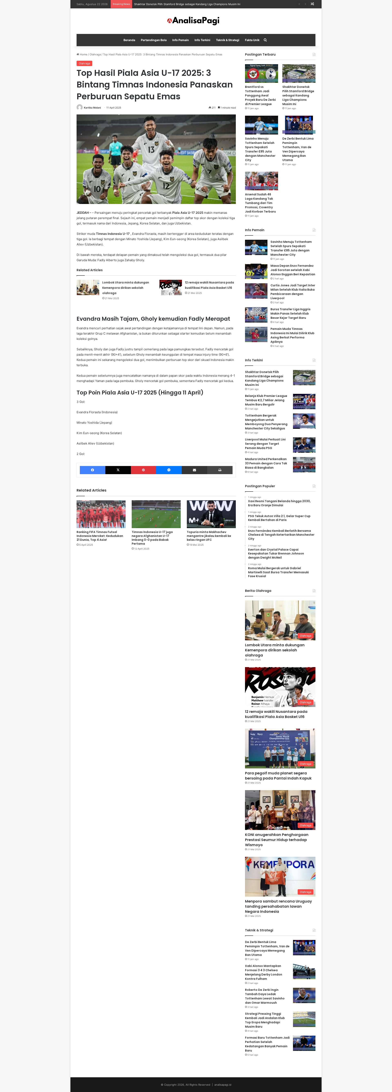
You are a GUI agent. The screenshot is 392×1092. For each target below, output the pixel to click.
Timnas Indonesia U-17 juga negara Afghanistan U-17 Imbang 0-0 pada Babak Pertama (152, 538)
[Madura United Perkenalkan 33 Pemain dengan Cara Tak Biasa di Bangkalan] (304, 464)
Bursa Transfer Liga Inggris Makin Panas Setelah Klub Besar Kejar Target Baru (291, 313)
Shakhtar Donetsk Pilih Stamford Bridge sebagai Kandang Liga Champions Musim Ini (298, 95)
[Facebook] (92, 470)
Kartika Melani (92, 107)
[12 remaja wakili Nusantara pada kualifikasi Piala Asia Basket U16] (170, 287)
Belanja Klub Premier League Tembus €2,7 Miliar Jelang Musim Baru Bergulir (266, 400)
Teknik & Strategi (227, 40)
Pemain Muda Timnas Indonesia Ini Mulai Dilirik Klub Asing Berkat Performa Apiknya (292, 335)
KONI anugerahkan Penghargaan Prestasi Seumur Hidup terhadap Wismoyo (276, 839)
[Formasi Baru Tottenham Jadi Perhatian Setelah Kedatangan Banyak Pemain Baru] (304, 1043)
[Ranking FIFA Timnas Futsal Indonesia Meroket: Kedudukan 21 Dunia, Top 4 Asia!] (101, 514)
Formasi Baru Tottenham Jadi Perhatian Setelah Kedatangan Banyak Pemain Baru (267, 1044)
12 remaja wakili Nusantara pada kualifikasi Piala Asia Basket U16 (276, 714)
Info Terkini (202, 40)
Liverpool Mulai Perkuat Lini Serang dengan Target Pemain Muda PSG (265, 443)
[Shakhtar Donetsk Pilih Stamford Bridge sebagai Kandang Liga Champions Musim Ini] (298, 73)
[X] (118, 470)
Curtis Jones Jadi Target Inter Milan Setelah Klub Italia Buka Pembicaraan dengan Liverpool (293, 291)
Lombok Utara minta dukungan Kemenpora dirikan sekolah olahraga (125, 287)
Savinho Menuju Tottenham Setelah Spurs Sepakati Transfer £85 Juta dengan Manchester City (260, 149)
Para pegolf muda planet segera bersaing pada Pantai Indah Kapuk (278, 776)
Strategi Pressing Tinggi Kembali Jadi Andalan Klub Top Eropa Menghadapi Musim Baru (265, 1020)
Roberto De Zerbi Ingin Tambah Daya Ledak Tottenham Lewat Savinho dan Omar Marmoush (265, 996)
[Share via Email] (194, 470)
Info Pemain (180, 40)
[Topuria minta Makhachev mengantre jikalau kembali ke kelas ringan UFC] (211, 514)
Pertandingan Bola (154, 40)
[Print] (220, 470)
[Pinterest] (143, 470)
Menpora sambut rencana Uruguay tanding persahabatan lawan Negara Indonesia (278, 906)
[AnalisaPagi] (196, 21)
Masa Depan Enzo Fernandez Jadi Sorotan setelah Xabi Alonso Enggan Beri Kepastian (293, 270)
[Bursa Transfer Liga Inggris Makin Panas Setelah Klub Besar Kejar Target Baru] (256, 315)
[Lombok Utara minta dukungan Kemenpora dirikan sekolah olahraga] (88, 287)
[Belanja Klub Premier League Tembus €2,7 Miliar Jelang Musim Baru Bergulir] (304, 401)
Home (83, 54)
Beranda (129, 40)
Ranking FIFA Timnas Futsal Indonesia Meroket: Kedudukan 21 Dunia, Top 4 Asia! (100, 536)
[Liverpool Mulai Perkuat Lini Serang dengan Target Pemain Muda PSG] (304, 445)
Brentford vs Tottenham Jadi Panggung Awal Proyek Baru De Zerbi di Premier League (260, 95)
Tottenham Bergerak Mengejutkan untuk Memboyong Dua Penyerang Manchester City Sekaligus (266, 421)
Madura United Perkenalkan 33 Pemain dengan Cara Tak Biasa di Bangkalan (266, 463)
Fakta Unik (252, 40)
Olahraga (95, 54)
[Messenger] (169, 470)
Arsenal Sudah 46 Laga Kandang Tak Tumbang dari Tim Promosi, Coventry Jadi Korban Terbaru (260, 203)
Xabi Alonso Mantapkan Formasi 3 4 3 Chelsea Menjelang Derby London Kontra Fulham (263, 972)
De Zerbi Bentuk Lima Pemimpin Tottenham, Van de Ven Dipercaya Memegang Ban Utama (298, 149)
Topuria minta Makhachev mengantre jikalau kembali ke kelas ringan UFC (209, 536)
